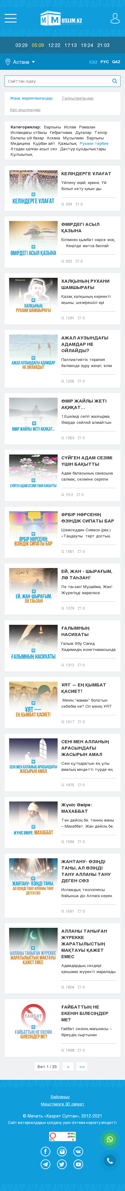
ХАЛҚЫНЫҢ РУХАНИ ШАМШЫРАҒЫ (85, 284)
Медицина (20, 143)
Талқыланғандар (77, 98)
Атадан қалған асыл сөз (34, 148)
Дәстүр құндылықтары (83, 148)
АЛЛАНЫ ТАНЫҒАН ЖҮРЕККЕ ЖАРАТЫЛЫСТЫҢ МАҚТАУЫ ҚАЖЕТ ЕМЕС (84, 943)
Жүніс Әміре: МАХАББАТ (76, 808)
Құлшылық (21, 154)
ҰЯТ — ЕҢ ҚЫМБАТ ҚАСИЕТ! (83, 688)
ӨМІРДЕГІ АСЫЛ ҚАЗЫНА (80, 227)
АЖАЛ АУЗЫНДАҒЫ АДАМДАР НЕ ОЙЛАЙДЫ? (84, 344)
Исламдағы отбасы (29, 132)
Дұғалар (83, 132)
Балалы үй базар (27, 137)
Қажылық (67, 143)
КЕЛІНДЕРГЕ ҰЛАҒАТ (86, 173)
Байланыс (60, 1096)
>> (82, 1066)
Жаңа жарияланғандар (31, 98)
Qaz (116, 61)
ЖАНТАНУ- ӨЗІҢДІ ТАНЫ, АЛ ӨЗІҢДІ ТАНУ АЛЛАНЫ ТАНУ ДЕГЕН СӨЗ (86, 871)
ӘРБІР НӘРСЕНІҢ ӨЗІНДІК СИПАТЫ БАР (87, 517)
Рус (104, 61)
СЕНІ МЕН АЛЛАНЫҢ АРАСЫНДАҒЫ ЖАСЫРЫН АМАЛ (85, 748)
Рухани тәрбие (94, 143)
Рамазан (87, 126)
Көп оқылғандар (25, 109)
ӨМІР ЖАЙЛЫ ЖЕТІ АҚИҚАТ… (83, 404)
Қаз (93, 61)
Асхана (53, 137)
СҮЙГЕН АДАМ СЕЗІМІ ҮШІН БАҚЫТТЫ (86, 461)
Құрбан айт (44, 143)
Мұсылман (73, 137)
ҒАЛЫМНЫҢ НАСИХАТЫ (75, 631)
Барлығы (52, 126)
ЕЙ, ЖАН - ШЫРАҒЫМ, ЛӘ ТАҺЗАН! (86, 574)
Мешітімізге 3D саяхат (62, 1103)
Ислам (70, 126)
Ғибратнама (61, 132)
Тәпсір (100, 132)
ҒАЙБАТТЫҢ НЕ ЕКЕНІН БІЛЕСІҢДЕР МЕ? (84, 1013)
